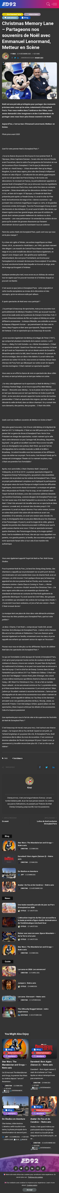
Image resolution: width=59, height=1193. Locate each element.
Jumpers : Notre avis (27, 983)
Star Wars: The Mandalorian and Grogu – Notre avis (14, 1064)
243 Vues (36, 1145)
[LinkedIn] (32, 1168)
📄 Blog (24, 18)
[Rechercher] (47, 4)
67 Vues (36, 1085)
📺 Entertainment (13, 1053)
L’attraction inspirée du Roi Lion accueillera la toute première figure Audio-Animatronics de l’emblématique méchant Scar (37, 920)
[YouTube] (37, 1168)
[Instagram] (26, 1168)
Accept (29, 1190)
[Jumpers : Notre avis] (9, 985)
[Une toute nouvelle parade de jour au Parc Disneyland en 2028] (9, 908)
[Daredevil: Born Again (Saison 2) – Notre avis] (9, 859)
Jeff (22, 874)
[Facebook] (12, 58)
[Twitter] (15, 58)
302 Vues (8, 1088)
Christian (24, 848)
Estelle (23, 910)
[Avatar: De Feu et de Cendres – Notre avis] (9, 887)
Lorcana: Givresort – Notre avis (31, 997)
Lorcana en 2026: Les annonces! (32, 969)
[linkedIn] (17, 58)
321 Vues (37, 54)
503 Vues (25, 1137)
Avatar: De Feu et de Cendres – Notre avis (36, 885)
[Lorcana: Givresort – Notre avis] (9, 998)
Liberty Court (11, 1107)
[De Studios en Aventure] (9, 873)
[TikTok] (43, 1168)
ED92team (24, 1015)
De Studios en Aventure (28, 871)
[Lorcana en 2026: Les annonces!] (9, 971)
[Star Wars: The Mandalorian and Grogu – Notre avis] (9, 846)
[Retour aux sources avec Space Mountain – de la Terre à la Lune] (9, 936)
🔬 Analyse (10, 1056)
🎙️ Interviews (32, 14)
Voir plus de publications (29, 791)
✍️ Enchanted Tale (12, 14)
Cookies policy (32, 1185)
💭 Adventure (10, 18)
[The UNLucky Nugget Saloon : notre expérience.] (9, 1012)
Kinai (14, 54)
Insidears (18, 758)
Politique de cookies (35, 1177)
